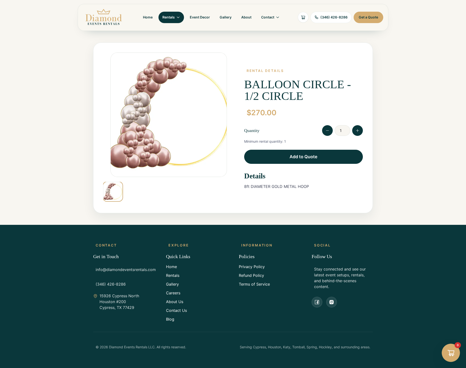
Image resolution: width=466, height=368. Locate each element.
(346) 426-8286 (111, 284)
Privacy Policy (252, 266)
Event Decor (200, 17)
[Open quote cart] (303, 17)
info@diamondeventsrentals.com (126, 269)
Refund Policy (251, 275)
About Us (174, 301)
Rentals (172, 275)
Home (148, 17)
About (246, 17)
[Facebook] (317, 302)
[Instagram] (331, 302)
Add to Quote (303, 156)
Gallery (226, 17)
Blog (170, 319)
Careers (173, 292)
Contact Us (176, 310)
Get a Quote (368, 17)
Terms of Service (254, 284)
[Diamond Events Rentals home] (104, 17)
